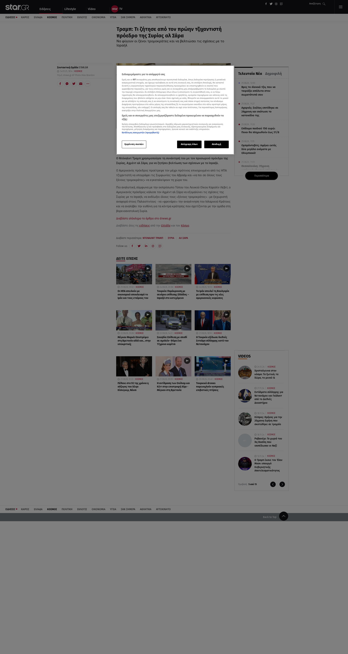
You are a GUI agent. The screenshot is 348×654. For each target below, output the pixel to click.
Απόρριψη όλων (189, 144)
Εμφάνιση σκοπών (134, 144)
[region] (175, 110)
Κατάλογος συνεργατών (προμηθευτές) (140, 132)
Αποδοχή (216, 144)
